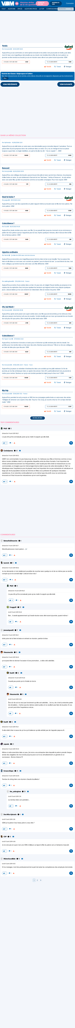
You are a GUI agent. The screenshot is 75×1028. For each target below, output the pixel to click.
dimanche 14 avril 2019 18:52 (10, 455)
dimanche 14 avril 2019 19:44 (10, 749)
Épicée (20, 9)
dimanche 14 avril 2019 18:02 (10, 568)
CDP (5, 837)
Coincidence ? (8, 223)
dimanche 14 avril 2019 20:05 (10, 776)
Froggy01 (13, 607)
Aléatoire (11, 9)
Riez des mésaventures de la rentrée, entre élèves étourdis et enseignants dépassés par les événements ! (37, 76)
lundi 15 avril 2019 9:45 (14, 699)
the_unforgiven (15, 791)
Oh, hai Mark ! (8, 307)
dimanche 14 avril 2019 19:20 (16, 678)
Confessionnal (52, 9)
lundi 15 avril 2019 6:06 (8, 841)
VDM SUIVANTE (66, 84)
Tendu (4, 46)
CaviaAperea (8, 451)
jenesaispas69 (9, 630)
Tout (4, 9)
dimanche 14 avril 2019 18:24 (10, 657)
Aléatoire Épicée (31, 9)
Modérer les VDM (55, 3)
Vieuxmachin (8, 652)
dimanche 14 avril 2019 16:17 (10, 546)
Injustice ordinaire (10, 252)
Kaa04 (12, 673)
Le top (41, 9)
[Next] (40, 880)
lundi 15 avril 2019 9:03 (8, 864)
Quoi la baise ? (8, 197)
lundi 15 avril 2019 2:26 (8, 819)
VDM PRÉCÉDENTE (10, 84)
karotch (6, 563)
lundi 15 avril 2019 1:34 (14, 796)
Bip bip (5, 391)
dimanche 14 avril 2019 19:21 (10, 727)
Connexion (70, 3)
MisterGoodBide (10, 859)
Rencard (5, 168)
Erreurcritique (9, 771)
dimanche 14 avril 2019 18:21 (10, 433)
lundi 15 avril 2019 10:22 (15, 612)
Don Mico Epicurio (10, 814)
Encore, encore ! (37, 418)
